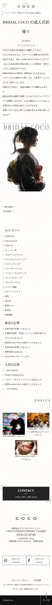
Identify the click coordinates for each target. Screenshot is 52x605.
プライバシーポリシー (20, 580)
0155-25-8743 (26, 535)
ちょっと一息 (11, 250)
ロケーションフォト (13, 292)
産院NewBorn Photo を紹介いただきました (23, 343)
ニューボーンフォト (13, 268)
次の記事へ (7, 211)
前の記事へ (9, 207)
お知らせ (9, 245)
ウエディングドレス (13, 255)
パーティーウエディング (15, 273)
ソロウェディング (13, 264)
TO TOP (46, 600)
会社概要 (37, 580)
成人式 (8, 301)
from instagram (11, 241)
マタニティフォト (13, 282)
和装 (7, 296)
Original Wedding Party (14, 375)
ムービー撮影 (11, 287)
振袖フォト (10, 305)
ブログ (13, 13)
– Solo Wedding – (12, 389)
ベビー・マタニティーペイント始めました (23, 380)
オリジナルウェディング (15, 259)
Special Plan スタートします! (17, 356)
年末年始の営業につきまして (17, 329)
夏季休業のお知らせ (13, 352)
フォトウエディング (26, 45)
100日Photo (9, 236)
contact (26, 493)
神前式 (8, 310)
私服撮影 (9, 315)
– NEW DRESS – (12, 370)
